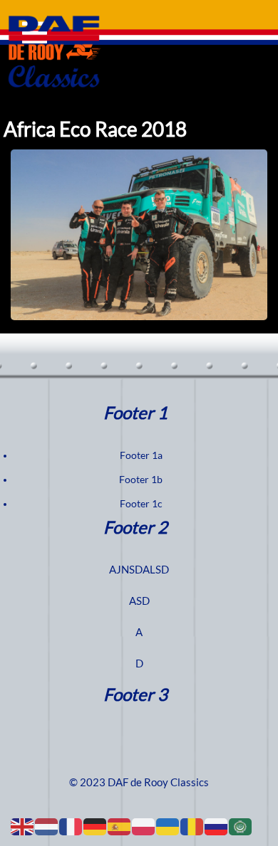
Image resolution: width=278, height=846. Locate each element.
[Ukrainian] (168, 826)
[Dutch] (47, 826)
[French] (71, 826)
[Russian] (217, 826)
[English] (23, 826)
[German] (95, 826)
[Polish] (144, 826)
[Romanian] (192, 826)
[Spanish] (120, 826)
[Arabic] (241, 826)
